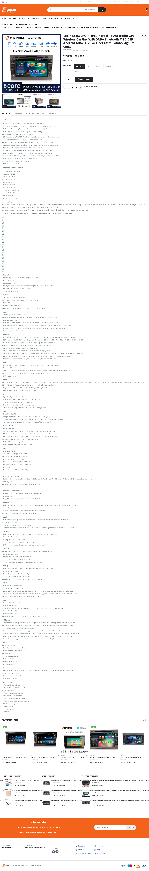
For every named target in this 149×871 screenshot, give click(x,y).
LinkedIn (72, 87)
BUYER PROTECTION (55, 18)
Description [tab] (6, 113)
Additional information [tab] (35, 113)
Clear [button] (76, 71)
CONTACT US (69, 18)
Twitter (68, 87)
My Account (106, 2)
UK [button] (89, 66)
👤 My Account (99, 853)
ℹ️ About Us (80, 850)
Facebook (64, 87)
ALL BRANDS (23, 18)
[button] (2, 63)
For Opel (4, 755)
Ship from (67, 65)
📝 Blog (97, 850)
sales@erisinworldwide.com (35, 847)
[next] (145, 35)
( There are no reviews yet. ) (81, 50)
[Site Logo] (9, 10)
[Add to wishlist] (28, 755)
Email (76, 87)
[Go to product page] (45, 739)
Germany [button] (97, 66)
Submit (131, 827)
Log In (145, 2)
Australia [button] (109, 66)
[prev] (142, 35)
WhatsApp (80, 87)
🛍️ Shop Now (99, 846)
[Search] (102, 9)
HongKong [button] (79, 66)
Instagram (56, 851)
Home (4, 18)
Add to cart (85, 79)
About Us (117, 2)
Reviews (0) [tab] (52, 113)
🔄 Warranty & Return (83, 853)
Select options (26, 729)
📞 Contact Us (81, 846)
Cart (137, 2)
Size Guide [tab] (18, 113)
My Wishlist (128, 2)
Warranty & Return (39, 18)
